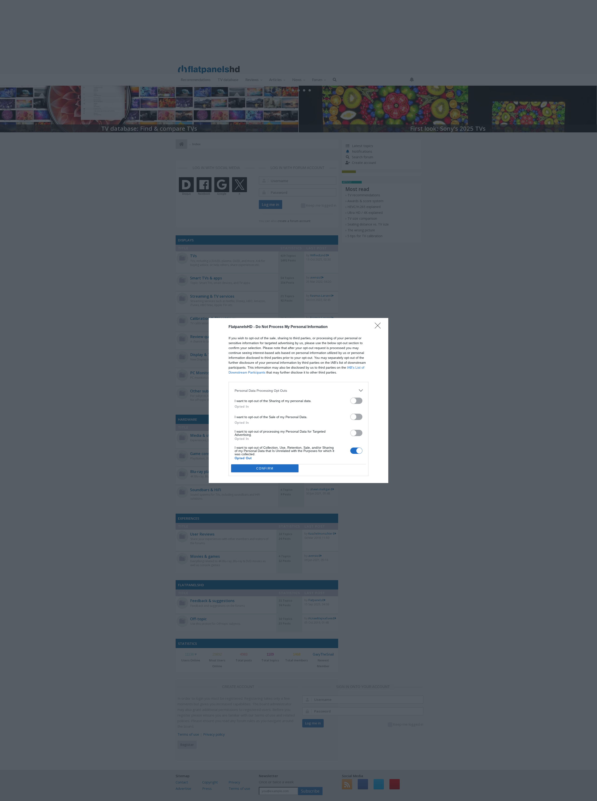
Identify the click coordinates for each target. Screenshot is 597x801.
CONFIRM (265, 468)
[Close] (379, 327)
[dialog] (298, 400)
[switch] (356, 401)
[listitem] (298, 390)
